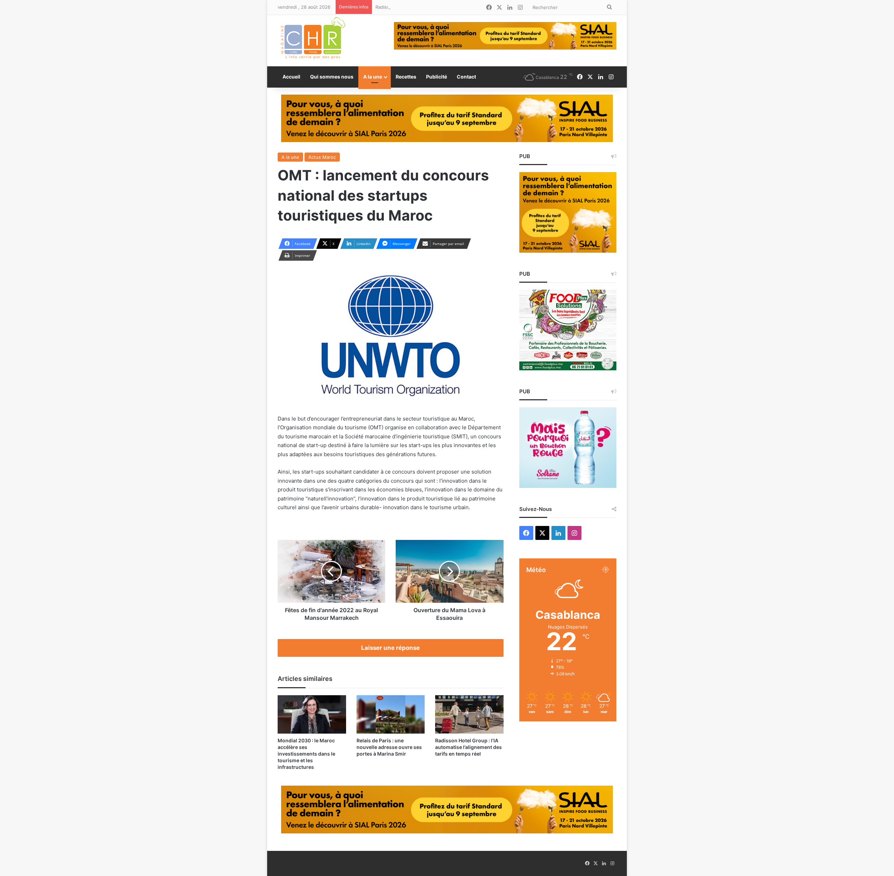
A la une (372, 77)
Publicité (436, 77)
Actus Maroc (322, 157)
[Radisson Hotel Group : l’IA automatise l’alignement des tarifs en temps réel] (469, 714)
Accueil (291, 77)
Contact (466, 77)
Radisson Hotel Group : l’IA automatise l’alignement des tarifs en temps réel (457, 7)
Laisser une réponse (390, 647)
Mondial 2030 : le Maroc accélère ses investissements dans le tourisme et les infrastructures (306, 753)
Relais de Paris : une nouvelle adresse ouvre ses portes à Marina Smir (389, 747)
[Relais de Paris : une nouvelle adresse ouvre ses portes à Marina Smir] (391, 714)
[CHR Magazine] (312, 40)
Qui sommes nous (331, 77)
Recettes (406, 77)
